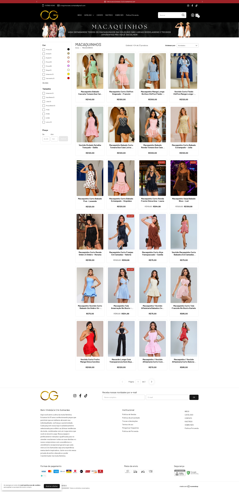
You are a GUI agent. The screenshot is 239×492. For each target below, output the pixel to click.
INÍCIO (80, 15)
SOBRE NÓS (119, 15)
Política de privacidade (131, 418)
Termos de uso (127, 424)
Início (77, 48)
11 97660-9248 (50, 5)
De (43, 134)
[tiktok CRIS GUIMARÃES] (196, 5)
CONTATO (100, 15)
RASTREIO (109, 15)
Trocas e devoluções (130, 421)
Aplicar (63, 139)
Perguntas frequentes (130, 428)
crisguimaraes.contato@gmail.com (72, 5)
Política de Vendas (129, 414)
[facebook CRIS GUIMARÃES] (192, 5)
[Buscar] (183, 15)
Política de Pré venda (130, 431)
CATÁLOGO (88, 15)
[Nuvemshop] (189, 487)
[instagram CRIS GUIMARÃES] (188, 5)
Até (52, 134)
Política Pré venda (132, 15)
